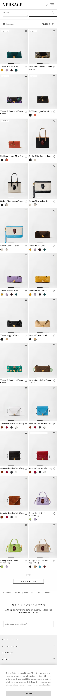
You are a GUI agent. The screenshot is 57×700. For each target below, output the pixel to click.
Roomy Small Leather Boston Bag (38, 561)
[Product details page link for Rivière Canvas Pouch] (43, 181)
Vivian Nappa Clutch (9, 335)
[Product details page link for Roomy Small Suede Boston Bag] (43, 493)
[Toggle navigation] (52, 4)
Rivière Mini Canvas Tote (40, 156)
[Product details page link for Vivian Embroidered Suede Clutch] (43, 46)
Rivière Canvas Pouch (38, 201)
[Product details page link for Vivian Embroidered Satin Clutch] (14, 91)
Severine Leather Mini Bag (12, 423)
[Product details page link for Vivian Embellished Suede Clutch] (43, 360)
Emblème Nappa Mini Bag (40, 111)
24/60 (28, 575)
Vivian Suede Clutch (9, 66)
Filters (46, 24)
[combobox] (28, 12)
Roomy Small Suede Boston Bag (37, 514)
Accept (28, 693)
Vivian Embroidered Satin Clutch (11, 112)
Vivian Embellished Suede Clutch (40, 381)
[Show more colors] (21, 427)
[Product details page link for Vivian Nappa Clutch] (14, 315)
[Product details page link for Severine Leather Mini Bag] (14, 403)
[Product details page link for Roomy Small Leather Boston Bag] (43, 540)
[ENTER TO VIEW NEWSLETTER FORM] (51, 623)
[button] (2, 70)
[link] (8, 592)
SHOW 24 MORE (28, 581)
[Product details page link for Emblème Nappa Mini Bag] (43, 91)
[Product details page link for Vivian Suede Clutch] (14, 46)
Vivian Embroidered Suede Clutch (40, 67)
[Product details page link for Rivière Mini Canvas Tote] (43, 136)
